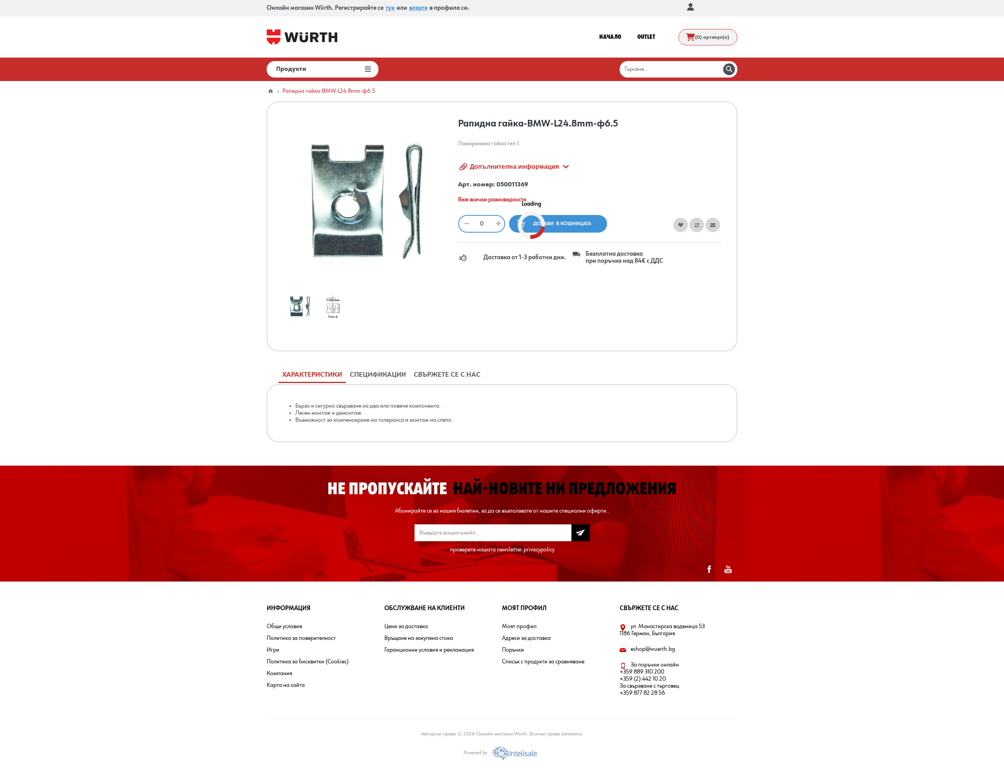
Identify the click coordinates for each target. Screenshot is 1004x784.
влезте (418, 8)
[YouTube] (728, 569)
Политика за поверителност (301, 638)
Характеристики (312, 374)
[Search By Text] (729, 69)
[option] (299, 306)
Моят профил (519, 626)
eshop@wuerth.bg (653, 649)
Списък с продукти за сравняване (543, 662)
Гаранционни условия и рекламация (429, 650)
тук (390, 8)
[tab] (312, 375)
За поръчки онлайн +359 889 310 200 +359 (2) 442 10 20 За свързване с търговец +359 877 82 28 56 (649, 679)
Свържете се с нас (447, 374)
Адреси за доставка (526, 638)
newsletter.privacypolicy (526, 550)
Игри (273, 650)
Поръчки (513, 650)
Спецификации (378, 374)
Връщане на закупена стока (418, 638)
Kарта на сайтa (286, 685)
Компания (279, 673)
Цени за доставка (406, 626)
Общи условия (284, 626)
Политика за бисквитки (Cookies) (308, 662)
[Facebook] (709, 569)
